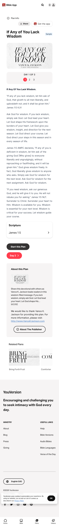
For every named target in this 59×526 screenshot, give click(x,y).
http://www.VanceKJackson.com (28, 321)
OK (51, 498)
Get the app (44, 23)
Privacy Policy (19, 500)
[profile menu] (51, 5)
